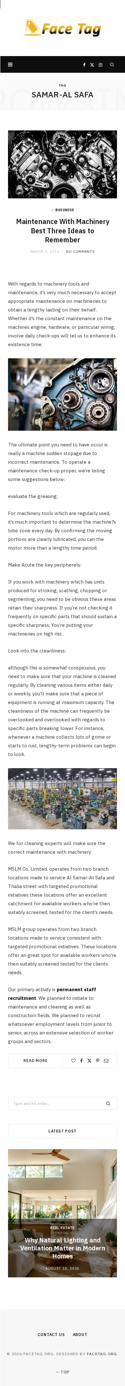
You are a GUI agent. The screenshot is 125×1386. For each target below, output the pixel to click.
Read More (35, 1060)
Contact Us (51, 1334)
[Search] (112, 64)
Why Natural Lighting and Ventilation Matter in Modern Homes (62, 1248)
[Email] (106, 1060)
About (80, 1334)
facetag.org (102, 1353)
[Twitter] (89, 1060)
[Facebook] (81, 1060)
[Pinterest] (97, 1060)
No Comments (80, 251)
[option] (62, 1213)
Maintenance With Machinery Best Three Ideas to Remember (62, 231)
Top (64, 1372)
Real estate (62, 1227)
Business (64, 210)
